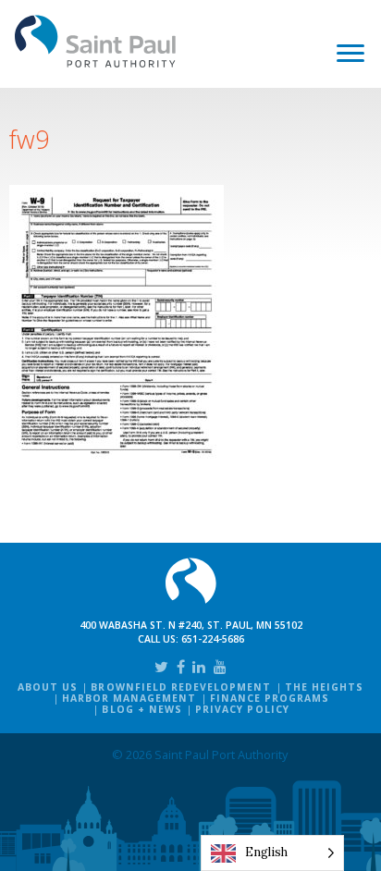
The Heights (324, 687)
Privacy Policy (242, 709)
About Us (48, 687)
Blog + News (141, 709)
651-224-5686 (212, 638)
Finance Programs (270, 698)
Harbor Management (129, 698)
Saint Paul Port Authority (96, 41)
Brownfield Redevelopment (181, 687)
